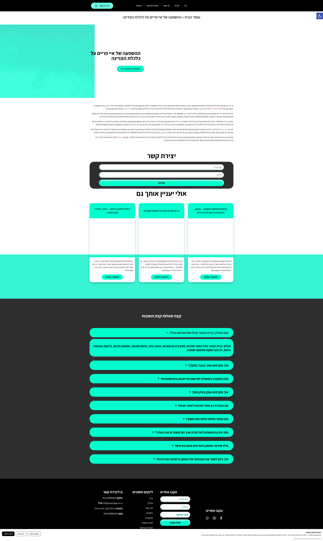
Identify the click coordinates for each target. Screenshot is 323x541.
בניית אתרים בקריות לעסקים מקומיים (161, 210)
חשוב (107, 105)
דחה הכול (21, 534)
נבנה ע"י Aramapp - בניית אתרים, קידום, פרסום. (307, 538)
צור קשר (166, 5)
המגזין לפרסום (152, 5)
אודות (177, 5)
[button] (319, 16)
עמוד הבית (192, 17)
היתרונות (127, 108)
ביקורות (139, 5)
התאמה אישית (34, 534)
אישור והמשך (8, 534)
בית (185, 5)
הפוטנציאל (215, 108)
